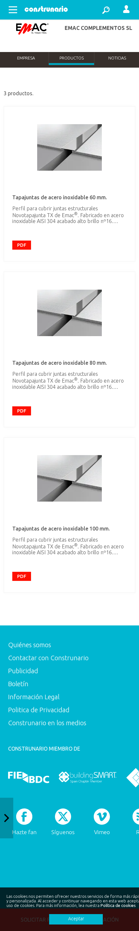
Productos (71, 58)
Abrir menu (13, 10)
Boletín (18, 684)
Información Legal (33, 697)
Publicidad (23, 671)
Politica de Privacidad (39, 710)
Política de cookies (118, 905)
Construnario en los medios (47, 723)
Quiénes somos (29, 645)
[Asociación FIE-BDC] (28, 777)
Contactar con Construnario (48, 658)
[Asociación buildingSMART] (87, 777)
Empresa (26, 58)
